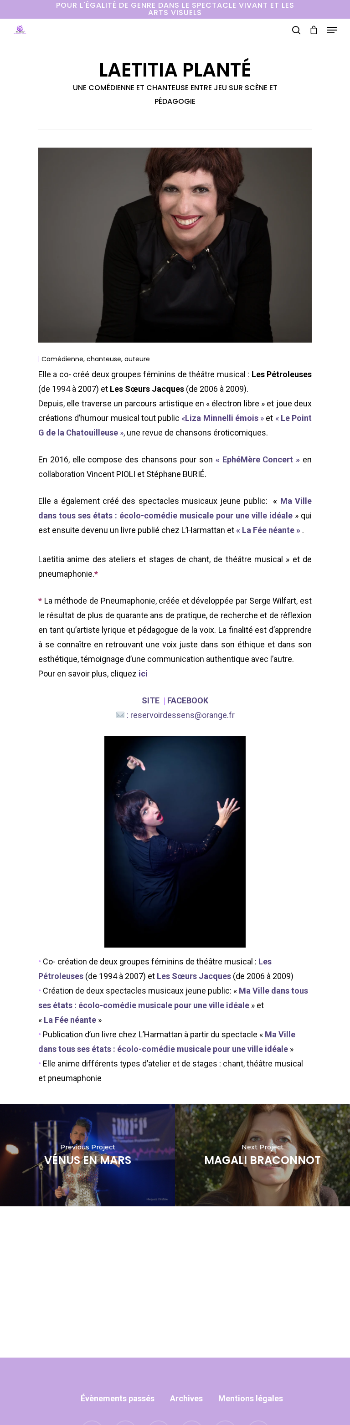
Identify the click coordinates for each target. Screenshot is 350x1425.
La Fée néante (268, 530)
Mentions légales (250, 1398)
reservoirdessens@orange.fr (182, 715)
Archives (186, 1398)
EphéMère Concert (257, 459)
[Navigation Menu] (332, 30)
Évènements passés (117, 1398)
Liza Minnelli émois (221, 418)
